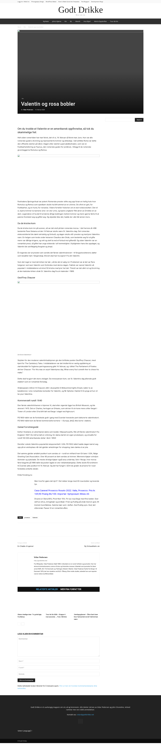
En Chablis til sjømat (25, 546)
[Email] (41, 120)
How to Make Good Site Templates (68, 1)
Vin (65, 21)
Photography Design (37, 1)
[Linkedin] (36, 120)
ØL (71, 21)
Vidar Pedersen (28, 110)
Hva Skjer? (87, 21)
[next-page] (22, 623)
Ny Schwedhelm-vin (92, 546)
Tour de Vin (114, 21)
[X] (25, 120)
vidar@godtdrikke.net (85, 714)
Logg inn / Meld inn (23, 1)
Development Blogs (97, 1)
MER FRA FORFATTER (70, 589)
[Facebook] (20, 120)
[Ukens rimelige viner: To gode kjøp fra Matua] (30, 604)
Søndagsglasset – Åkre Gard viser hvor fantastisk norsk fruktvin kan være (86, 617)
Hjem (19, 27)
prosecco (27, 517)
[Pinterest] (30, 120)
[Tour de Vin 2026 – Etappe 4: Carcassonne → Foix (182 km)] (58, 604)
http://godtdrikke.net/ (40, 560)
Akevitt (77, 21)
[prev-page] (19, 623)
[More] (47, 120)
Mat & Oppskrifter (100, 21)
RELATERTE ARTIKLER (47, 589)
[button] (140, 21)
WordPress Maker (51, 1)
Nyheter (46, 21)
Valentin (35, 517)
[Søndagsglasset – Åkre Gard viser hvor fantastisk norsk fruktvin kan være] (87, 604)
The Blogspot (85, 1)
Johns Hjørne (56, 21)
